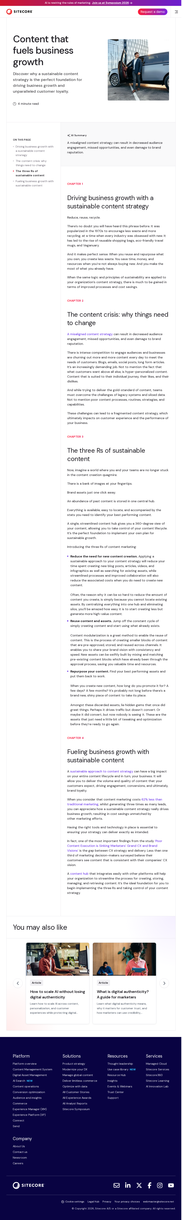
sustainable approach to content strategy (101, 771)
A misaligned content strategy (90, 143)
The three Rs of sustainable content (30, 173)
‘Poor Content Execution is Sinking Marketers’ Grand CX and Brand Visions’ (114, 846)
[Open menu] (176, 11)
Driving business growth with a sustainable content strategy (34, 151)
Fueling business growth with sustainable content (35, 183)
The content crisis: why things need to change (31, 163)
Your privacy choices (127, 1201)
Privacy (107, 1201)
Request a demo (153, 12)
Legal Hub (94, 1201)
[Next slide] (164, 983)
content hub (79, 874)
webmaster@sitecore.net (158, 1201)
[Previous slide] (18, 983)
